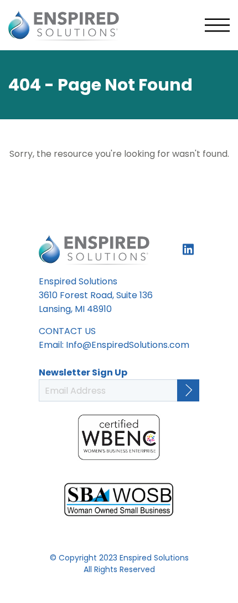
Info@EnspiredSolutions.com (127, 344)
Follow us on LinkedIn (188, 249)
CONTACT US (67, 331)
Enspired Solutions (63, 25)
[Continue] (188, 390)
